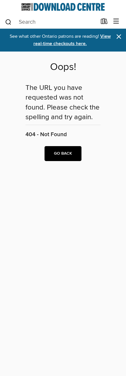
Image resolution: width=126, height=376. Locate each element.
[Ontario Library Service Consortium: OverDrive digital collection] (63, 7)
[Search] (8, 21)
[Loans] (104, 23)
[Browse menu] (116, 21)
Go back (63, 153)
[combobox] (50, 22)
